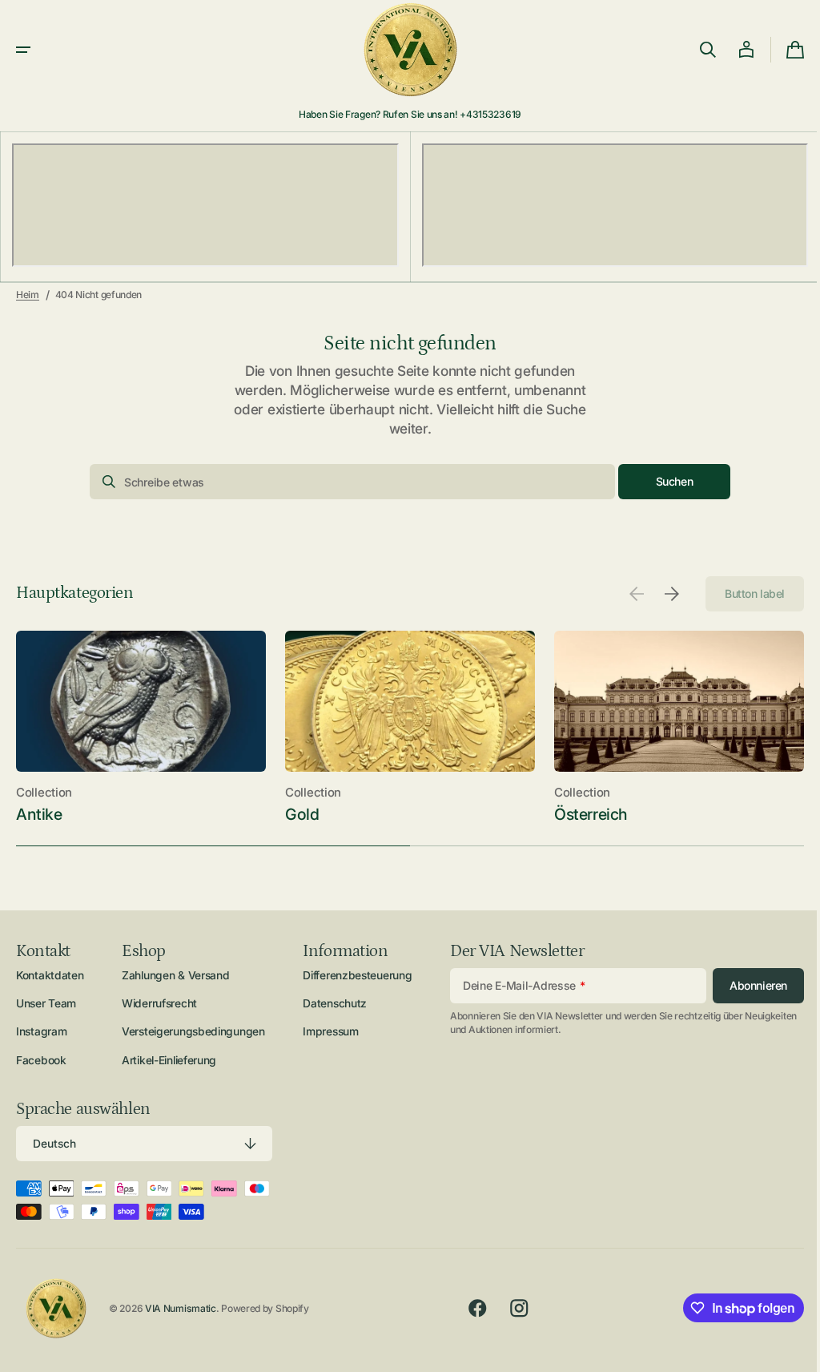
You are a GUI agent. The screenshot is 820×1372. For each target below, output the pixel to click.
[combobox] (346, 481)
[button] (23, 49)
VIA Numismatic (180, 1308)
